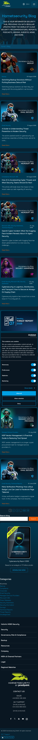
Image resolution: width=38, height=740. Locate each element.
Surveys (3, 607)
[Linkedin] (19, 719)
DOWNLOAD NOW (19, 570)
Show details (28, 388)
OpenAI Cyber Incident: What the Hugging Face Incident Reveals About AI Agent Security (19, 233)
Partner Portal (8, 737)
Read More (5, 94)
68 (24, 510)
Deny (19, 403)
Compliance (5, 177)
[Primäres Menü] (34, 4)
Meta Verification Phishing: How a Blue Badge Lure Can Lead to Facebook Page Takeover (18, 489)
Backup (4, 76)
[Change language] (26, 4)
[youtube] (23, 719)
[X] (15, 719)
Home (3, 46)
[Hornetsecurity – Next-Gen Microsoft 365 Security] (6, 4)
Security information (7, 605)
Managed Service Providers (10, 432)
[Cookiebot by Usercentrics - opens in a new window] (28, 335)
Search (33, 519)
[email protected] (19, 704)
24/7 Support (5, 734)
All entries (3, 584)
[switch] (33, 370)
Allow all (19, 393)
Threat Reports (5, 612)
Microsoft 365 (14, 177)
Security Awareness (17, 225)
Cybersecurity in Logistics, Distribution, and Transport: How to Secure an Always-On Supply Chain (18, 289)
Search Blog (5, 516)
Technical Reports (7, 227)
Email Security (6, 125)
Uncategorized (5, 614)
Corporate (3, 591)
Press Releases (5, 600)
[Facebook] (11, 719)
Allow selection (19, 398)
